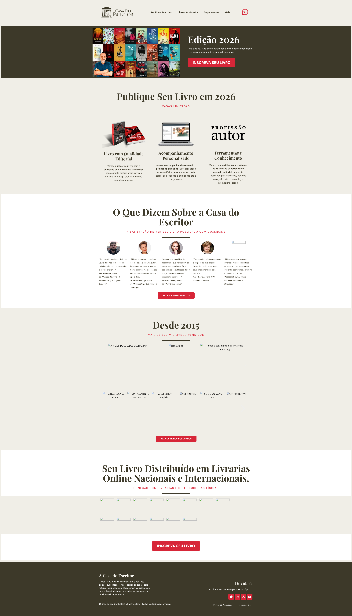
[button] (106, 364)
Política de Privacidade (222, 605)
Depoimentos (211, 12)
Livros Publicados (188, 12)
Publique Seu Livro (161, 12)
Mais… (229, 12)
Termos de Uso (244, 605)
